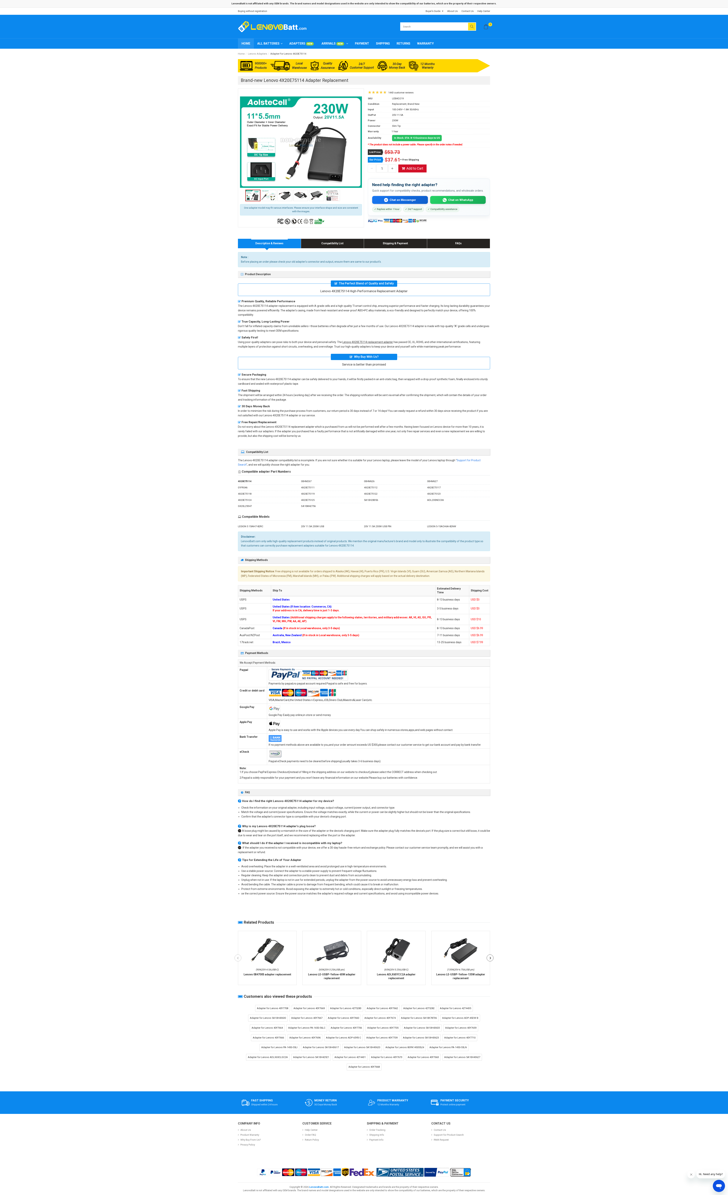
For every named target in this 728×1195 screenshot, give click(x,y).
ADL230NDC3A (435, 500)
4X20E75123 (434, 493)
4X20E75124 (244, 500)
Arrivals (332, 43)
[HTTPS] (460, 1172)
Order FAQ (310, 1134)
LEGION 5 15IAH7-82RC (250, 526)
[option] (301, 142)
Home (246, 43)
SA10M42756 (308, 506)
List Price (375, 152)
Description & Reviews (269, 243)
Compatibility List (332, 243)
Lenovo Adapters (257, 53)
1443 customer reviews (400, 92)
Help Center (483, 11)
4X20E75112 (370, 487)
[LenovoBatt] (274, 26)
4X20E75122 (370, 493)
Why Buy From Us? (250, 1139)
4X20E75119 (308, 493)
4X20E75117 (434, 487)
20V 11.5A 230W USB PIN (377, 526)
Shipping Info (376, 1134)
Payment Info (376, 1139)
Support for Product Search (449, 1134)
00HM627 (432, 481)
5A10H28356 (371, 500)
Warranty (425, 43)
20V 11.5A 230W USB (312, 526)
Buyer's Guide (433, 11)
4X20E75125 (308, 500)
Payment (362, 43)
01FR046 (242, 487)
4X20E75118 (244, 493)
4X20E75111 (308, 487)
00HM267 (306, 481)
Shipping (383, 43)
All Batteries (268, 43)
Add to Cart (414, 168)
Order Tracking (377, 1129)
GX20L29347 (245, 506)
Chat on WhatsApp (460, 200)
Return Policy (312, 1139)
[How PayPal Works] (436, 1172)
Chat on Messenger (403, 200)
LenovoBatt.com (319, 1187)
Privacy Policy (247, 1144)
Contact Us (467, 11)
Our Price (375, 159)
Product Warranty (249, 1134)
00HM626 (369, 481)
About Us (452, 11)
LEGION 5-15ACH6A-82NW (441, 526)
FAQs (458, 243)
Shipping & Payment (395, 243)
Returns (403, 43)
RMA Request (441, 1139)
